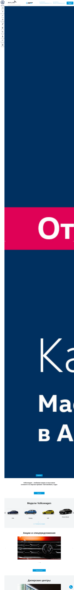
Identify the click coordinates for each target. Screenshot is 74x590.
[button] (5, 241)
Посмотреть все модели (40, 523)
